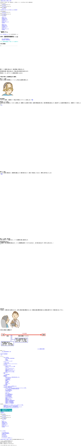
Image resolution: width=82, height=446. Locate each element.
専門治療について (5, 19)
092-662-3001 (4, 8)
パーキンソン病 (7, 391)
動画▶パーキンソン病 (8, 397)
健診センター (6, 372)
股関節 (6, 380)
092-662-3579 (4, 4)
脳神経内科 (5, 385)
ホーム (1, 34)
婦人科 (6, 359)
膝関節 (6, 384)
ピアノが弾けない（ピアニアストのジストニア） (11, 407)
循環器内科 (5, 375)
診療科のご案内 (4, 18)
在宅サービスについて (5, 21)
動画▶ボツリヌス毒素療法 (9, 403)
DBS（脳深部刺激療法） (6, 351)
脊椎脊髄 (6, 382)
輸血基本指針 (4, 434)
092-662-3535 (4, 6)
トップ (3, 420)
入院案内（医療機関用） (6, 433)
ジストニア (7, 392)
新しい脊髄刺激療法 (8, 389)
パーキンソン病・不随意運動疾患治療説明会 (12, 388)
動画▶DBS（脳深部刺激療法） (10, 400)
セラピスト (7, 367)
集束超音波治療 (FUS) (8, 390)
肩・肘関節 (7, 381)
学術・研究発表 (6, 357)
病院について (4, 17)
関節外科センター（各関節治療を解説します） (12, 377)
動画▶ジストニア (8, 398)
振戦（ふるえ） (7, 393)
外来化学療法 (7, 374)
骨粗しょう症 (7, 383)
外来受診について (5, 424)
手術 (10, 351)
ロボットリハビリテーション (9, 368)
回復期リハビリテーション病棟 (10, 366)
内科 (4, 373)
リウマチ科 (5, 364)
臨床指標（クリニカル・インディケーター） (10, 363)
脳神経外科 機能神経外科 (6, 39)
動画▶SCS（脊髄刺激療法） (9, 402)
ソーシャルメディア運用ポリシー (7, 437)
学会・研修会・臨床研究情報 (9, 358)
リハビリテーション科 (7, 365)
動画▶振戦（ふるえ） (8, 399)
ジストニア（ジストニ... (4, 353)
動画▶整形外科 (7, 379)
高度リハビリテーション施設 (9, 371)
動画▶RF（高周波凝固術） (9, 401)
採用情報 (3, 22)
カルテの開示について (5, 432)
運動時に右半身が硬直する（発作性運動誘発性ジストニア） (13, 406)
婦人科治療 (7, 362)
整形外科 (5, 376)
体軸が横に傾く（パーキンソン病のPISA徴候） (11, 405)
